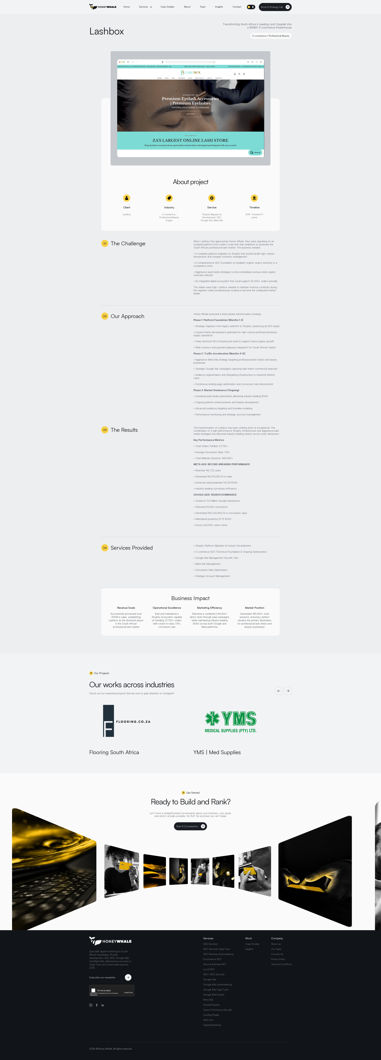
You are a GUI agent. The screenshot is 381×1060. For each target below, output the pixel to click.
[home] (102, 7)
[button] (145, 7)
